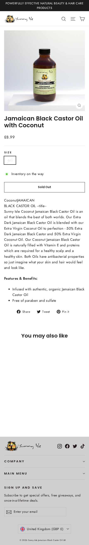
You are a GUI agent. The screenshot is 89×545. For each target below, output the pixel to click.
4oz (10, 160)
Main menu (15, 473)
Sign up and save (23, 487)
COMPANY (14, 461)
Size (8, 152)
